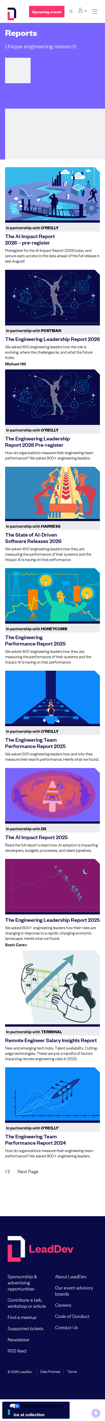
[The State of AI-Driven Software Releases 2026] (52, 493)
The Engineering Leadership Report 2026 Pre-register (37, 441)
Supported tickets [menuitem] (26, 1328)
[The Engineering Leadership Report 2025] (52, 885)
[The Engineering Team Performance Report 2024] (52, 1094)
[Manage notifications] (96, 1413)
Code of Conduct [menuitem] (72, 1316)
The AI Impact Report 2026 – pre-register (30, 239)
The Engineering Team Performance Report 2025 (35, 742)
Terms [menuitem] (72, 1371)
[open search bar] (71, 11)
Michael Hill (15, 363)
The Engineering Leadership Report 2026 (52, 338)
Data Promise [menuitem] (50, 1371)
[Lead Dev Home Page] (40, 1249)
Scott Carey (16, 944)
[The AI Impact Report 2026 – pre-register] (52, 193)
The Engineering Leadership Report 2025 (52, 919)
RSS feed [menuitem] (17, 1350)
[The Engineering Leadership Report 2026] (52, 296)
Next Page (28, 1171)
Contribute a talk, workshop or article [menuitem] (27, 1303)
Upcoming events (46, 11)
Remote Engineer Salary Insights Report (51, 1039)
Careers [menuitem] (63, 1305)
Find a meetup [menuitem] (22, 1317)
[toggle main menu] (94, 11)
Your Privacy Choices (41, 1406)
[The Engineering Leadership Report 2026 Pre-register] (52, 396)
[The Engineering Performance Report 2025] (52, 594)
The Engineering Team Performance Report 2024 (35, 1139)
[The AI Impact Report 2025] (52, 794)
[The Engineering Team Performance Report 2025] (52, 697)
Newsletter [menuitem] (19, 1339)
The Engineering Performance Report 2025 (35, 640)
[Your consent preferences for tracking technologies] (9, 1412)
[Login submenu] (82, 10)
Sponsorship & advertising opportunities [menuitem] (22, 1282)
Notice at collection (25, 1414)
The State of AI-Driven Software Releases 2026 (33, 537)
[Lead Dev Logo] (14, 14)
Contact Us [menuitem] (66, 1327)
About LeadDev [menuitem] (71, 1276)
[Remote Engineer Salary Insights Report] (52, 987)
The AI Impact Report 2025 (36, 836)
